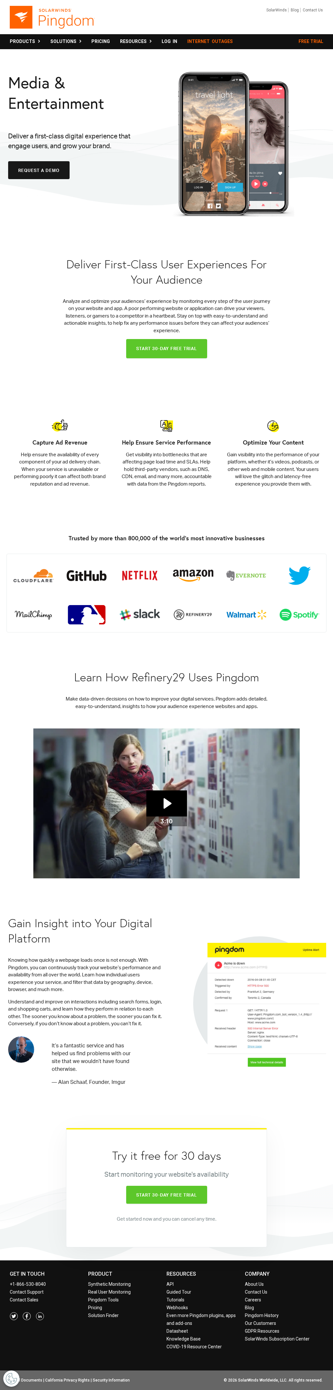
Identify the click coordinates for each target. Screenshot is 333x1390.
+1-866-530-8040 (28, 1284)
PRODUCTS (23, 41)
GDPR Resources (262, 1331)
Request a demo (39, 170)
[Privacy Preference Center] (11, 1378)
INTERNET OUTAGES (210, 41)
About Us (254, 1284)
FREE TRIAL (311, 41)
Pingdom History (262, 1315)
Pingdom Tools (103, 1299)
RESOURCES (134, 41)
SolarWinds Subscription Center (277, 1338)
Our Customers (260, 1323)
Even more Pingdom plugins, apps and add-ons (201, 1319)
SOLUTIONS (64, 41)
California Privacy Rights (67, 1380)
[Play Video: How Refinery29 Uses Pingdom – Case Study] (166, 803)
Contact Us (313, 10)
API (170, 1284)
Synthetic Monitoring (109, 1284)
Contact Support (27, 1292)
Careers (253, 1299)
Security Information (111, 1380)
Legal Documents (26, 1380)
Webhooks (177, 1307)
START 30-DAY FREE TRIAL (166, 348)
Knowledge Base (183, 1338)
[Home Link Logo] (52, 20)
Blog (295, 10)
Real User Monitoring (109, 1292)
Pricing (95, 1307)
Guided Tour (178, 1292)
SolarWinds (276, 10)
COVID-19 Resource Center (194, 1346)
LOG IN (169, 41)
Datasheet (177, 1331)
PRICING (100, 41)
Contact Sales (24, 1299)
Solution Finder (103, 1315)
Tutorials (175, 1299)
